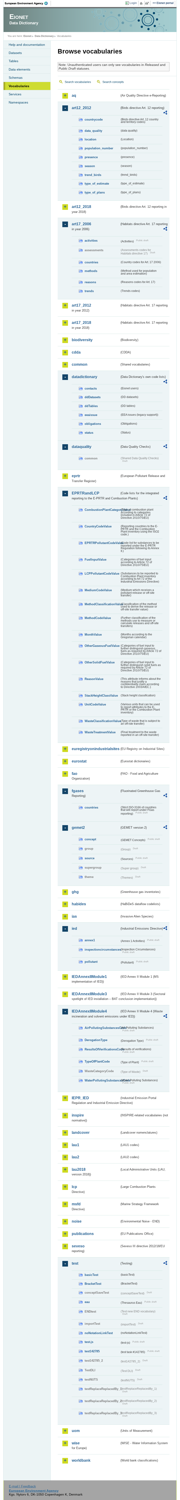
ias (74, 916)
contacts (91, 388)
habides (79, 904)
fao (74, 774)
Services (15, 94)
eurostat (79, 761)
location (90, 139)
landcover (81, 1133)
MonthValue (93, 634)
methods (91, 271)
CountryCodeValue (98, 526)
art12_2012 (81, 108)
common (79, 364)
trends (89, 291)
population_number (99, 148)
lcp (74, 1187)
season (90, 166)
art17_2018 (81, 323)
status (89, 432)
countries (91, 262)
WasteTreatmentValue (100, 732)
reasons (90, 282)
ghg (75, 892)
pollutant (91, 961)
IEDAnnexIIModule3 (89, 994)
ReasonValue (94, 679)
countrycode (94, 119)
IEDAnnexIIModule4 (89, 1011)
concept (90, 839)
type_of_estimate (97, 183)
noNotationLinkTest (99, 1333)
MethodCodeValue (98, 618)
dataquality (81, 447)
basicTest (91, 1275)
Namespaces (18, 102)
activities (91, 240)
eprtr (76, 476)
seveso (78, 1246)
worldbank (81, 1460)
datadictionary (84, 377)
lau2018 (79, 1169)
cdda (76, 352)
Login (133, 3)
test (75, 1263)
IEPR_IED (80, 1098)
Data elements (19, 69)
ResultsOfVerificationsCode (102, 1049)
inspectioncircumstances (102, 949)
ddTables (91, 406)
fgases (78, 791)
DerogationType (96, 1040)
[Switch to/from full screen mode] (148, 3)
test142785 (92, 1351)
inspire (78, 1115)
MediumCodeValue (98, 590)
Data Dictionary (44, 36)
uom (76, 1431)
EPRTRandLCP (85, 493)
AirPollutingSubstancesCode (102, 1028)
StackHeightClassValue (101, 695)
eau (87, 1302)
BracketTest (93, 1283)
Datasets (15, 53)
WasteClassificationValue (102, 721)
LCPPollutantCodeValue (102, 573)
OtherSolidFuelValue (100, 662)
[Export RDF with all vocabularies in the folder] (165, 113)
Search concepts (113, 82)
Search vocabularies (78, 82)
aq (74, 95)
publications (83, 1234)
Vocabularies (19, 86)
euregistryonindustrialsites (96, 749)
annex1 (90, 940)
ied (74, 929)
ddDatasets (93, 397)
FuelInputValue (95, 559)
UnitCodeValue (95, 704)
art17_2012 (81, 305)
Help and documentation (27, 45)
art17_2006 (81, 224)
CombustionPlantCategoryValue (102, 510)
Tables (13, 61)
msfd (76, 1204)
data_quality (93, 130)
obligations (93, 424)
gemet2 (78, 828)
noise (77, 1221)
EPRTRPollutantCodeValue (102, 543)
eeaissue (91, 415)
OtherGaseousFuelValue (102, 646)
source (89, 858)
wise (76, 1443)
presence (91, 157)
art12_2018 (81, 207)
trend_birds (93, 175)
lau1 (75, 1145)
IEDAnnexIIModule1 (89, 977)
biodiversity (82, 340)
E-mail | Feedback (22, 1486)
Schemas (15, 77)
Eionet (27, 36)
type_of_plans (95, 192)
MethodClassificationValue (102, 604)
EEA (28, 3)
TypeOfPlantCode (97, 1061)
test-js (89, 1342)
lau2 (75, 1157)
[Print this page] (142, 3)
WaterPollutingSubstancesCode (102, 1080)
